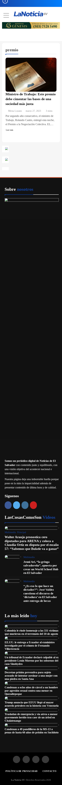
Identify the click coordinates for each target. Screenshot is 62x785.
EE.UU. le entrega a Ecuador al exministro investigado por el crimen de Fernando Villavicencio (30, 645)
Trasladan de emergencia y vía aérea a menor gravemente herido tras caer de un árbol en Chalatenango (31, 717)
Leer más (9, 130)
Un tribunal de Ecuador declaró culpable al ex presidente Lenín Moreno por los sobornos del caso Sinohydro (32, 660)
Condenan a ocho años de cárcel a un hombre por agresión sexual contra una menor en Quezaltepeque (31, 690)
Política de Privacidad (22, 771)
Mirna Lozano (15, 111)
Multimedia (10, 532)
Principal (21, 532)
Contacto (49, 771)
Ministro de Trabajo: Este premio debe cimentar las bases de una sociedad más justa (31, 99)
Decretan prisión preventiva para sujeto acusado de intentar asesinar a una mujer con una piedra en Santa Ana (31, 675)
